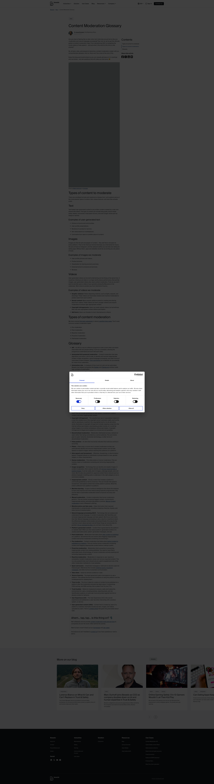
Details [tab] (107, 380)
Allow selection (107, 408)
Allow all (131, 408)
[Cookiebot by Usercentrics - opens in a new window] (135, 375)
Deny (83, 408)
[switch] (97, 401)
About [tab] (132, 380)
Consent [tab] (81, 380)
